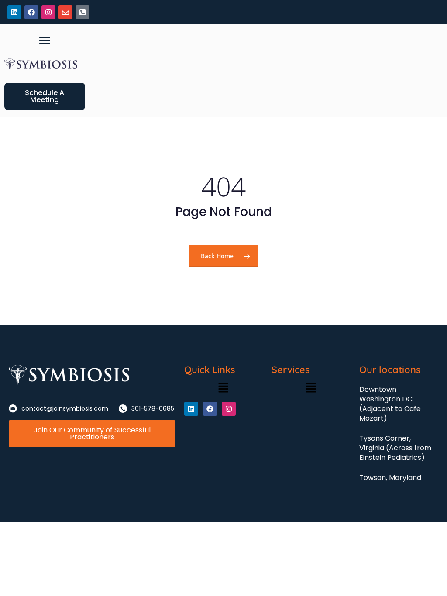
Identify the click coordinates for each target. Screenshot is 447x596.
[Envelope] (65, 12)
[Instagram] (48, 12)
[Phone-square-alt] (82, 12)
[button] (44, 40)
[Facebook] (31, 12)
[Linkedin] (14, 12)
